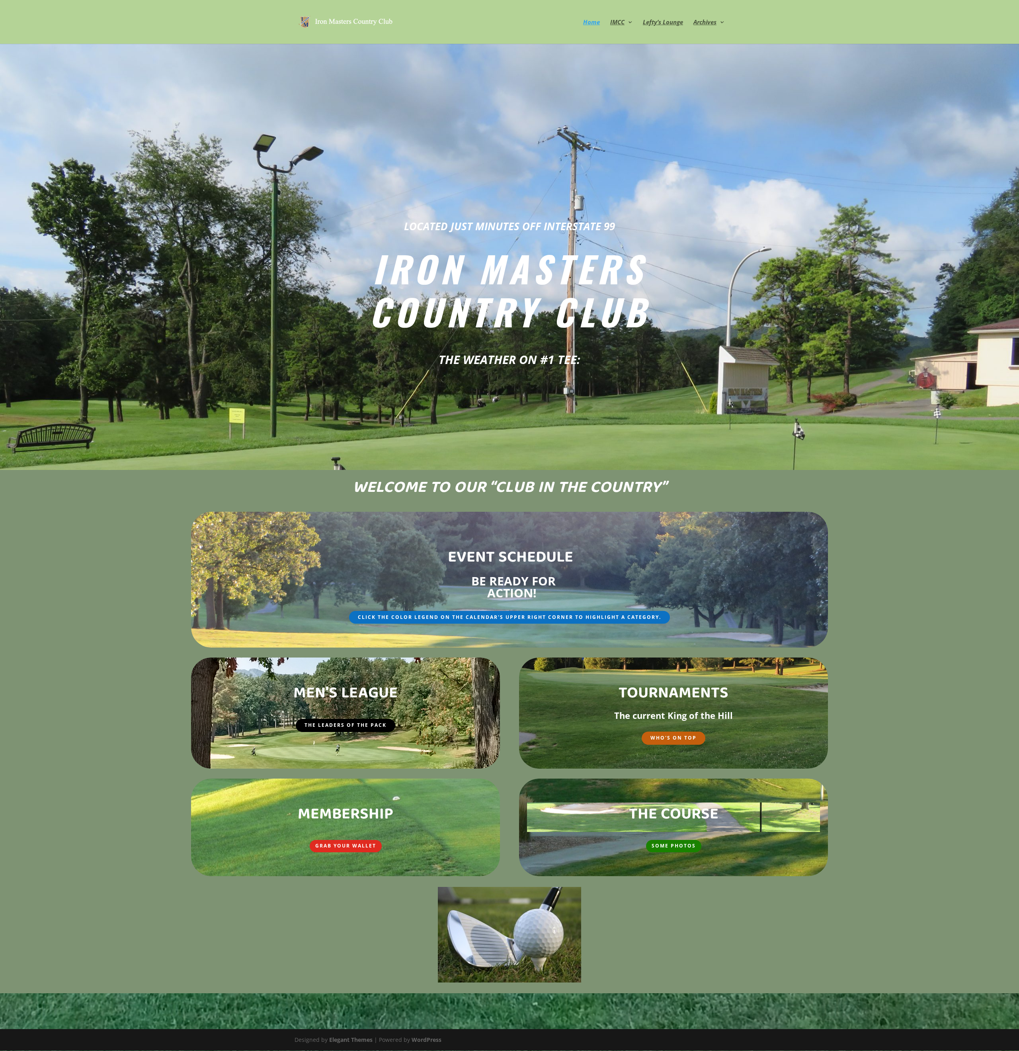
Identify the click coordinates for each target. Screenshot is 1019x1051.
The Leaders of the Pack (346, 725)
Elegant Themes (351, 1039)
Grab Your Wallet (345, 845)
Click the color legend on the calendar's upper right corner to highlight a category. (509, 617)
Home (591, 22)
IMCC (617, 22)
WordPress (426, 1039)
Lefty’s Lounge (663, 22)
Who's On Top (673, 737)
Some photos (674, 845)
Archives (704, 22)
